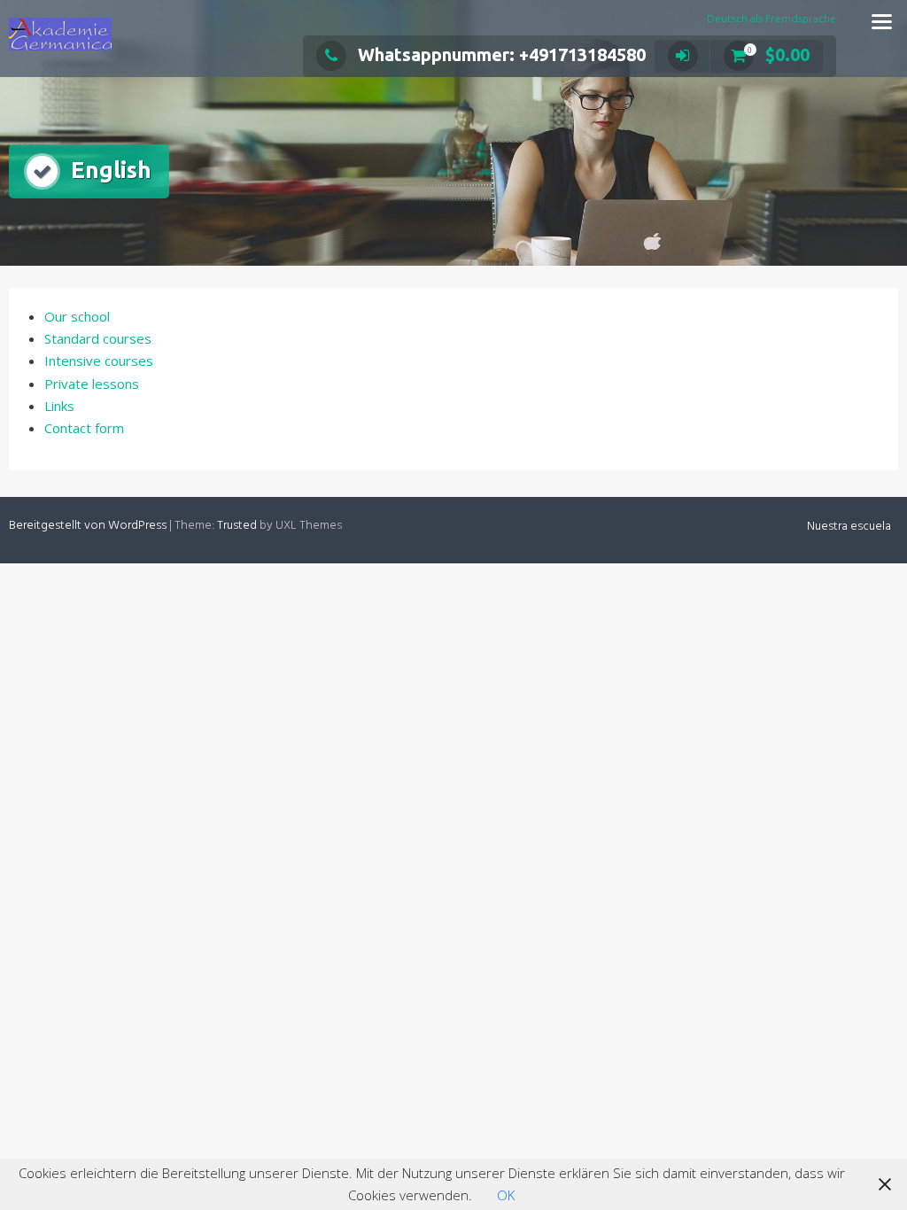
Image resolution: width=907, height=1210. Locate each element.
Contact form (84, 428)
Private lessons (91, 383)
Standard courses (97, 338)
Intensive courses (98, 360)
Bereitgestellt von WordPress (88, 526)
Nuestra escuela (849, 526)
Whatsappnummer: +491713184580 (502, 54)
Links (59, 406)
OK (506, 1195)
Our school (77, 316)
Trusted (237, 526)
